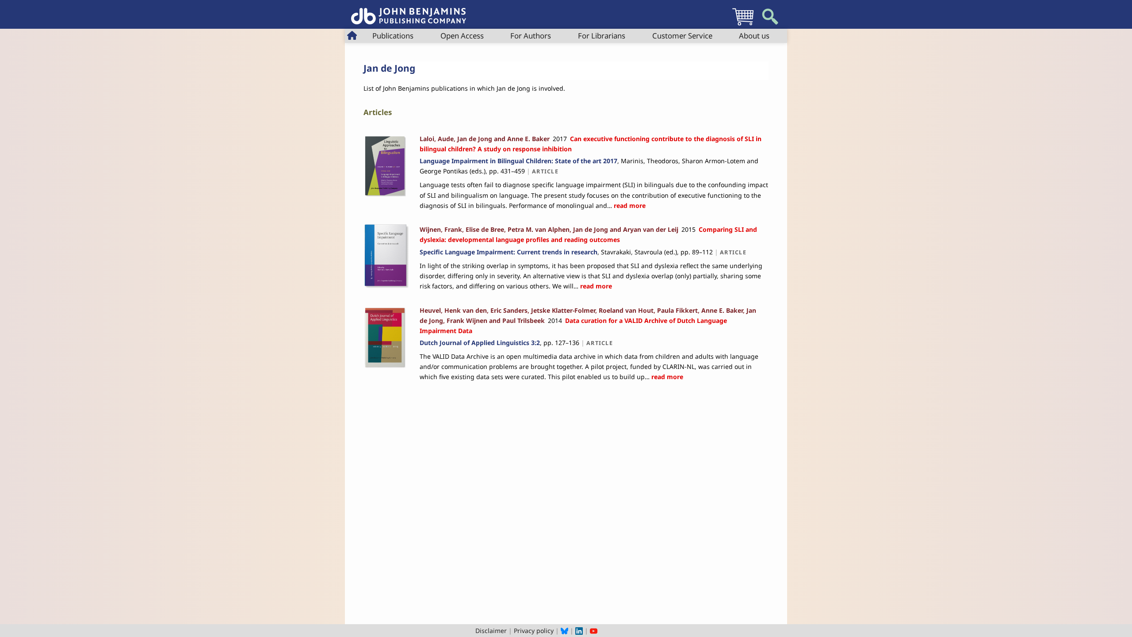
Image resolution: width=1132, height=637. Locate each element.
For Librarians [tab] (601, 36)
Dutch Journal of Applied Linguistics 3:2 (480, 342)
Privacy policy (534, 630)
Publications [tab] (392, 36)
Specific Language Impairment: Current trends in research (508, 252)
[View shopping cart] (742, 25)
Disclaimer (491, 630)
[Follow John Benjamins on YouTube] (593, 630)
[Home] (408, 11)
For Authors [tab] (530, 36)
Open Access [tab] (462, 36)
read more (629, 205)
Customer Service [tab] (682, 36)
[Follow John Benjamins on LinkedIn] (579, 630)
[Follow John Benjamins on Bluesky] (564, 630)
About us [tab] (754, 36)
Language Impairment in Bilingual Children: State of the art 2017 (518, 161)
